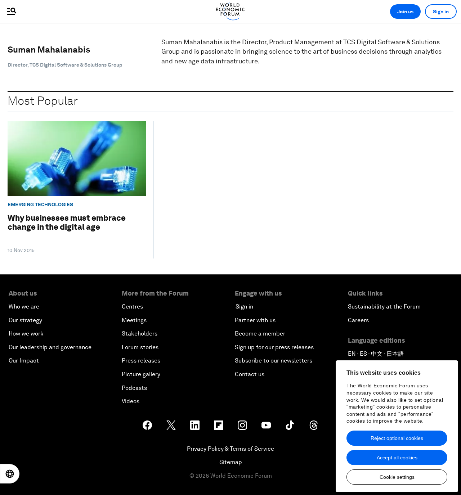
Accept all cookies (397, 457)
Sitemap (230, 462)
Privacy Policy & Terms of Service (230, 448)
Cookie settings (397, 477)
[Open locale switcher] (9, 473)
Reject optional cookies (397, 438)
